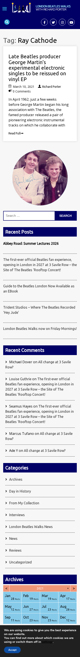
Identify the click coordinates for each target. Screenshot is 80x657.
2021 (40, 588)
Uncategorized (20, 562)
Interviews (17, 515)
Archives (15, 479)
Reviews (15, 550)
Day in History (20, 491)
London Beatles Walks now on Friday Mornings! (40, 329)
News (13, 538)
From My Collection (24, 503)
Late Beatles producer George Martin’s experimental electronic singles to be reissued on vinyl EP (37, 68)
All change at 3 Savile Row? (44, 450)
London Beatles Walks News (31, 527)
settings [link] (47, 642)
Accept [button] (12, 650)
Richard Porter (51, 86)
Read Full (15, 133)
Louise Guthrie (20, 379)
